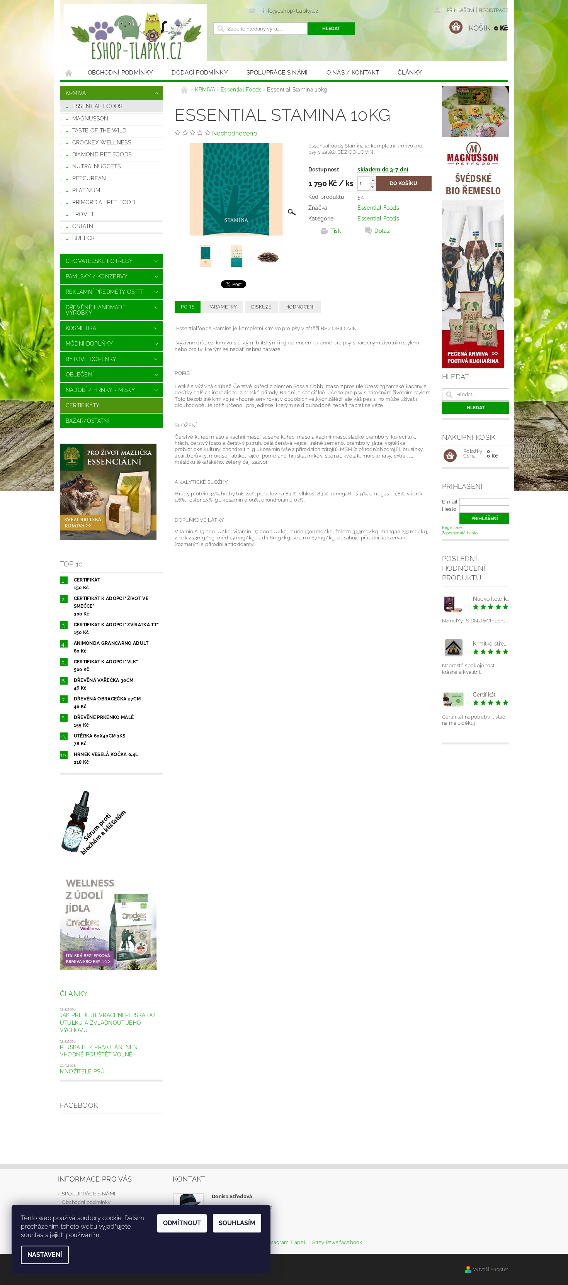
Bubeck (83, 238)
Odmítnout (182, 1223)
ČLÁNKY (410, 72)
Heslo (449, 509)
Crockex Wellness (101, 142)
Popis (187, 307)
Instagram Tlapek (285, 1242)
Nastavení (44, 1254)
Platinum (86, 190)
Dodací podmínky (200, 72)
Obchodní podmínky (120, 72)
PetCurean (89, 178)
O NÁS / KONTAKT (353, 72)
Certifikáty (83, 405)
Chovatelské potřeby (99, 261)
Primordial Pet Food (103, 202)
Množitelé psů (82, 1071)
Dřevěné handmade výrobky (96, 310)
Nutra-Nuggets (96, 166)
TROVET (83, 214)
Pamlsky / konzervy (97, 276)
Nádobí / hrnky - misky (100, 390)
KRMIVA (76, 93)
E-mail (450, 502)
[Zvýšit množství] (372, 180)
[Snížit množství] (372, 187)
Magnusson (90, 118)
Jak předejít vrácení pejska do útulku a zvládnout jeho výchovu (108, 1022)
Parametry (222, 307)
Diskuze (261, 307)
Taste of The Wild (99, 130)
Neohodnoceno (234, 133)
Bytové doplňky (91, 359)
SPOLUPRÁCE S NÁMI (277, 72)
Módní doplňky (89, 344)
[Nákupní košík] (450, 456)
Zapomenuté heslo (460, 533)
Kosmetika (81, 328)
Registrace (493, 10)
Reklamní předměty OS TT (104, 292)
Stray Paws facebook (337, 1242)
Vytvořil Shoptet (490, 1269)
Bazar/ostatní (87, 421)
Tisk (335, 231)
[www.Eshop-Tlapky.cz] (135, 37)
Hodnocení (300, 307)
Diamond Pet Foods (101, 154)
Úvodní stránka (69, 73)
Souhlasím (237, 1223)
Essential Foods (97, 106)
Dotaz (382, 231)
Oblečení (80, 374)
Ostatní (83, 226)
